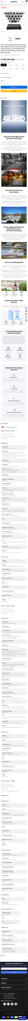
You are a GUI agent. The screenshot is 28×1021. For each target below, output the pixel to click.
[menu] (1, 1)
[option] (14, 19)
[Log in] (23, 1)
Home (2, 4)
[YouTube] (12, 1004)
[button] (24, 32)
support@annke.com (7, 1000)
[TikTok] (15, 1004)
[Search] (5, 1)
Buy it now (14, 91)
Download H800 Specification (10, 427)
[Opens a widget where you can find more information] (22, 1018)
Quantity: (3, 80)
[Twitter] (8, 1004)
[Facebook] (4, 1004)
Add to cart (14, 87)
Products (5, 4)
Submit (14, 972)
